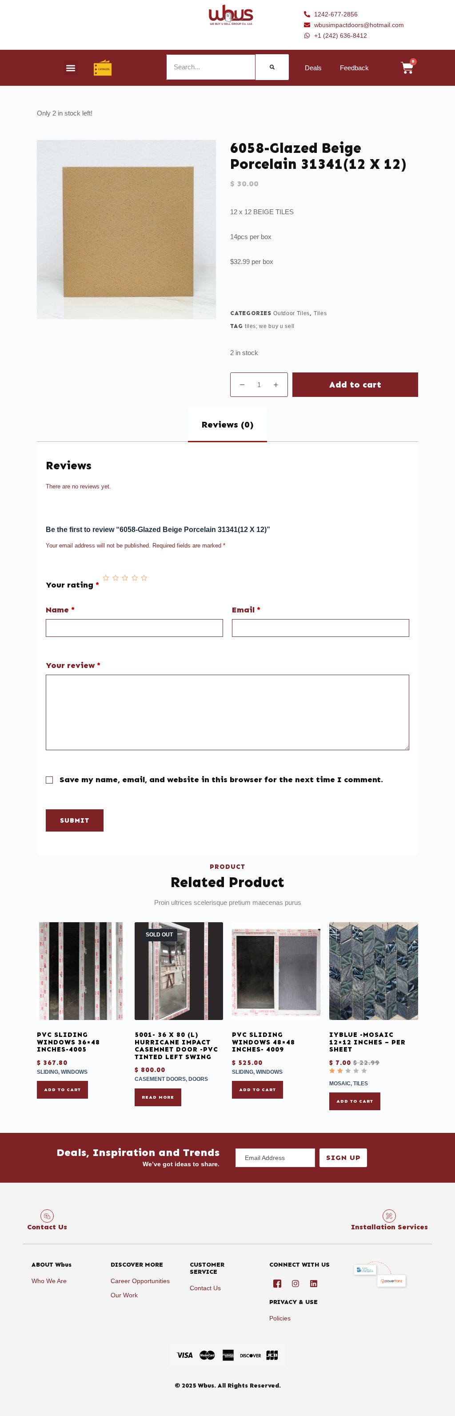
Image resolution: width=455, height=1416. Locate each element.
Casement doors (160, 1079)
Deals (313, 68)
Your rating (72, 585)
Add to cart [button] (62, 1089)
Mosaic (340, 1083)
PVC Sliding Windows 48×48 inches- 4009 (263, 1042)
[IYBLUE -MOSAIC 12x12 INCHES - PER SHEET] (373, 971)
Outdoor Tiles (291, 313)
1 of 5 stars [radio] (106, 578)
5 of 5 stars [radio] (144, 578)
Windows (74, 1072)
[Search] (272, 67)
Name (60, 610)
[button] (71, 67)
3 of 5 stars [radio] (125, 578)
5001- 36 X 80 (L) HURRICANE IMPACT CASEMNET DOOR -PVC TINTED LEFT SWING (176, 1045)
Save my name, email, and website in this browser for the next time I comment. (221, 779)
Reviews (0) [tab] (227, 424)
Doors (198, 1079)
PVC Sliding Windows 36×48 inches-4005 (68, 1042)
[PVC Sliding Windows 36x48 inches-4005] (81, 971)
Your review (73, 665)
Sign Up (343, 1157)
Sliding (47, 1072)
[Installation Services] (389, 1216)
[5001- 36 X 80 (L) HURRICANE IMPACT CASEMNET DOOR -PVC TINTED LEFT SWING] (179, 971)
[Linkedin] (314, 1284)
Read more (158, 1097)
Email (246, 610)
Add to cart (355, 384)
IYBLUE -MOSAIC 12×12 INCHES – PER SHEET (367, 1042)
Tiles (320, 313)
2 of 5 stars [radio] (115, 578)
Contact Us (47, 1227)
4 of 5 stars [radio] (135, 578)
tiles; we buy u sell (270, 326)
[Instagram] (295, 1284)
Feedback (354, 68)
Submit (74, 820)
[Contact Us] (47, 1216)
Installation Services (389, 1227)
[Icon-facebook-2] (277, 1284)
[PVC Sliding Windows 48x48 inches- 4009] (276, 971)
